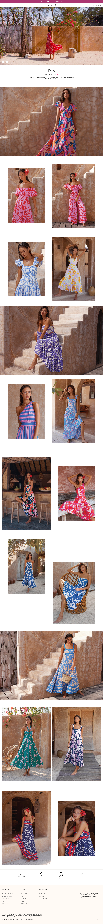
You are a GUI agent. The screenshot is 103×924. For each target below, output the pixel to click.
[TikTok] (100, 919)
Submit (99, 901)
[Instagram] (94, 919)
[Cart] (100, 5)
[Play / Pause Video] (3, 62)
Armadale (23, 901)
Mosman (23, 896)
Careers (41, 895)
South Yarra (24, 903)
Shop (3, 5)
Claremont (24, 900)
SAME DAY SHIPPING (7, 895)
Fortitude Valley (25, 891)
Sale (8, 5)
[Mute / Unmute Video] (7, 62)
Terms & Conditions (29, 919)
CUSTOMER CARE (31, 5)
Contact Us (5, 903)
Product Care (6, 898)
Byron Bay (23, 898)
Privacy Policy (19, 919)
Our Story (42, 891)
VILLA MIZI (41, 896)
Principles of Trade (44, 900)
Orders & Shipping (7, 891)
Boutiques (22, 5)
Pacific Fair (24, 893)
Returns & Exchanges (7, 893)
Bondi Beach (24, 895)
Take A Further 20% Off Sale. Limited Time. (51, 1)
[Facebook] (97, 919)
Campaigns (42, 893)
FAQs (3, 901)
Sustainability (43, 898)
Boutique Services (7, 896)
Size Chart (5, 900)
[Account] (98, 5)
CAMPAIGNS (14, 5)
